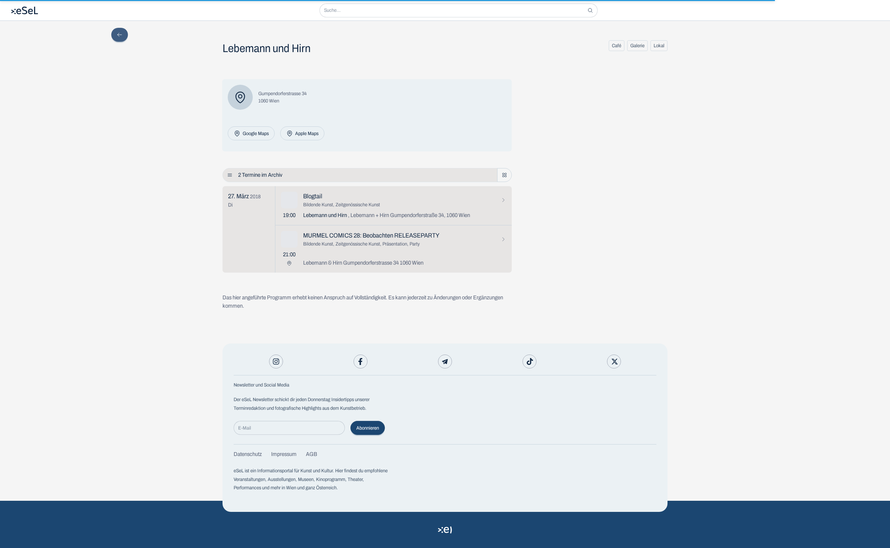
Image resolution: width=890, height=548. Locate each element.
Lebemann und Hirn (386, 215)
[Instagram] (276, 361)
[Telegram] (445, 361)
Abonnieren (367, 428)
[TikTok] (529, 361)
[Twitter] (614, 361)
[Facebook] (360, 361)
